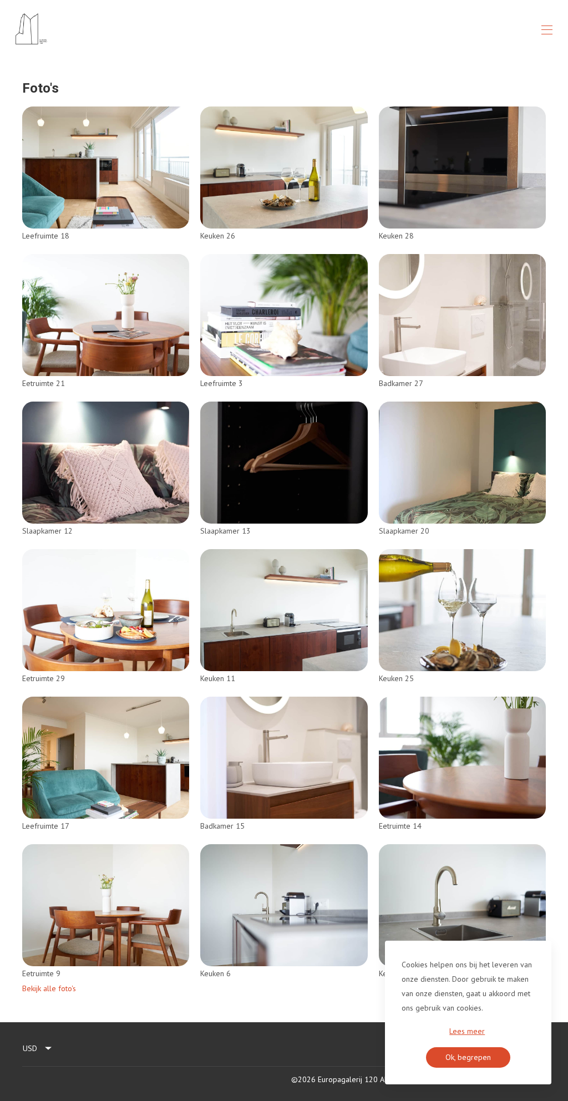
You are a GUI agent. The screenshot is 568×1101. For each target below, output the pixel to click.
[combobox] (37, 1048)
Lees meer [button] (467, 1031)
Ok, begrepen (468, 1057)
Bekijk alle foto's (49, 988)
